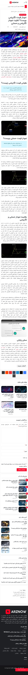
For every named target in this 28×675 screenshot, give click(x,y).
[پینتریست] (10, 372)
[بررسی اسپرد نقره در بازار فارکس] (5, 543)
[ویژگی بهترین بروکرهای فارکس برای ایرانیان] (5, 523)
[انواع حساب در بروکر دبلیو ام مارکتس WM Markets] (23, 482)
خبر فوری (24, 650)
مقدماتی (16, 653)
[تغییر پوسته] (4, 3)
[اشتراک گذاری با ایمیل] (3, 372)
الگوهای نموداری (17, 57)
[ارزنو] (14, 2)
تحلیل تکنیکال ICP (23, 409)
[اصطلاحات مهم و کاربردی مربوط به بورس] (5, 550)
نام (26, 445)
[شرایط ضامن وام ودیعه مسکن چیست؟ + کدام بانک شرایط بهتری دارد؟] (23, 496)
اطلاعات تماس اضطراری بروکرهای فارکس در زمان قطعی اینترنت (10, 508)
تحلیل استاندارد (14, 648)
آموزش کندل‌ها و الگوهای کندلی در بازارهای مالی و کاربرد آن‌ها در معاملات (21, 395)
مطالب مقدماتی (6, 650)
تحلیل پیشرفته (7, 648)
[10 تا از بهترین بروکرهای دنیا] (23, 503)
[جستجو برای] (2, 3)
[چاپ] (14, 375)
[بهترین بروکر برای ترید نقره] (23, 489)
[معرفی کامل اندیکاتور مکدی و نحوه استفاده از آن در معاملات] (7, 389)
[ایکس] (21, 372)
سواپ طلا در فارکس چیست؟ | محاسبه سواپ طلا (19, 535)
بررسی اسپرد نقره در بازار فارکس (20, 541)
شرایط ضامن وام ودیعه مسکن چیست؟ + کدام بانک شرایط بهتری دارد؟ (10, 495)
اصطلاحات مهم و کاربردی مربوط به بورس (16, 6)
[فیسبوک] (24, 372)
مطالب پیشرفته (23, 653)
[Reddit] (6, 372)
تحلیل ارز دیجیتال (22, 648)
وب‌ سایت (25, 458)
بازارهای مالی (20, 11)
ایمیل (25, 451)
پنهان (21, 590)
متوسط (19, 650)
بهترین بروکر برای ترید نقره (11, 487)
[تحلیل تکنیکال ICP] (21, 404)
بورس (17, 349)
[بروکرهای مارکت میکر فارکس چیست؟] (5, 530)
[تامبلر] (14, 372)
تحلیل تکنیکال (14, 11)
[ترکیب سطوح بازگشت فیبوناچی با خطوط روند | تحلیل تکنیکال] (7, 404)
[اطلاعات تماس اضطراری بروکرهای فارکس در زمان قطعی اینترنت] (23, 509)
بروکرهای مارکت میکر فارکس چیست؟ (19, 528)
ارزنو (25, 11)
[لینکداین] (17, 372)
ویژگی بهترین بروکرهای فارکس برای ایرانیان (19, 522)
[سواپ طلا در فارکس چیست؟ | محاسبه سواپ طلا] (5, 537)
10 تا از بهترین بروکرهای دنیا (11, 501)
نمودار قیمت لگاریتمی (6, 77)
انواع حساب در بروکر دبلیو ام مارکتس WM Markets (9, 481)
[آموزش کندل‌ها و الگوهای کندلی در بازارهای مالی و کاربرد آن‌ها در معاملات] (21, 389)
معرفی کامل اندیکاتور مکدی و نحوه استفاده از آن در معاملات (7, 395)
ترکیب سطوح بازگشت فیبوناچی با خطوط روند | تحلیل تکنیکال (8, 411)
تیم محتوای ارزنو (23, 27)
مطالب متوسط (21, 366)
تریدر (24, 50)
